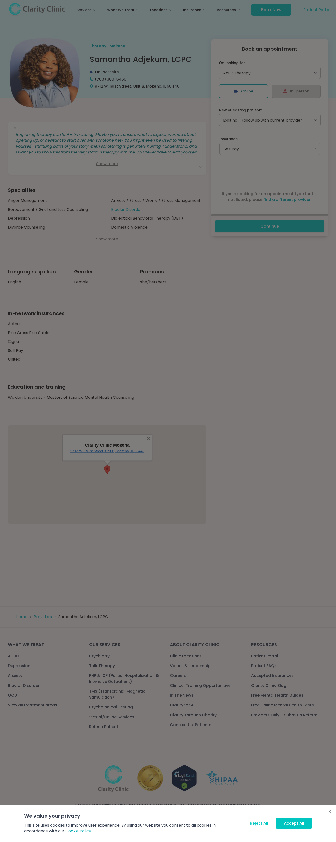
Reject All (259, 823)
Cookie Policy (78, 831)
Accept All (294, 823)
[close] (329, 811)
